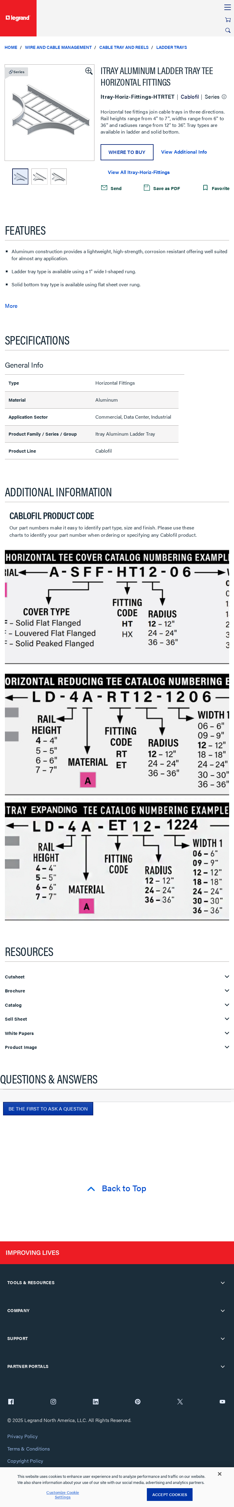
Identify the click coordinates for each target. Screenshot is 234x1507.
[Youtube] (222, 1402)
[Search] (228, 30)
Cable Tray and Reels (124, 47)
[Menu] (227, 8)
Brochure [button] (15, 990)
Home (11, 47)
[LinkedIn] (95, 1402)
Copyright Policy (25, 1461)
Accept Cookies (169, 1494)
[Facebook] (11, 1402)
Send (115, 188)
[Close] (220, 1474)
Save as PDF (166, 188)
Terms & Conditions (28, 1449)
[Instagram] (53, 1402)
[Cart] (228, 20)
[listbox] (49, 112)
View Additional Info (184, 151)
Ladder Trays (171, 47)
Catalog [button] (13, 1005)
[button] (88, 70)
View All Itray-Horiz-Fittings (139, 171)
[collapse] (223, 1282)
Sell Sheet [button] (16, 1019)
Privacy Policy (22, 1436)
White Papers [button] (19, 1033)
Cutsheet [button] (15, 976)
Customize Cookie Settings (62, 1494)
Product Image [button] (21, 1047)
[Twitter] (180, 1402)
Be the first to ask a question (48, 1108)
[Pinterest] (137, 1402)
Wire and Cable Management (58, 47)
